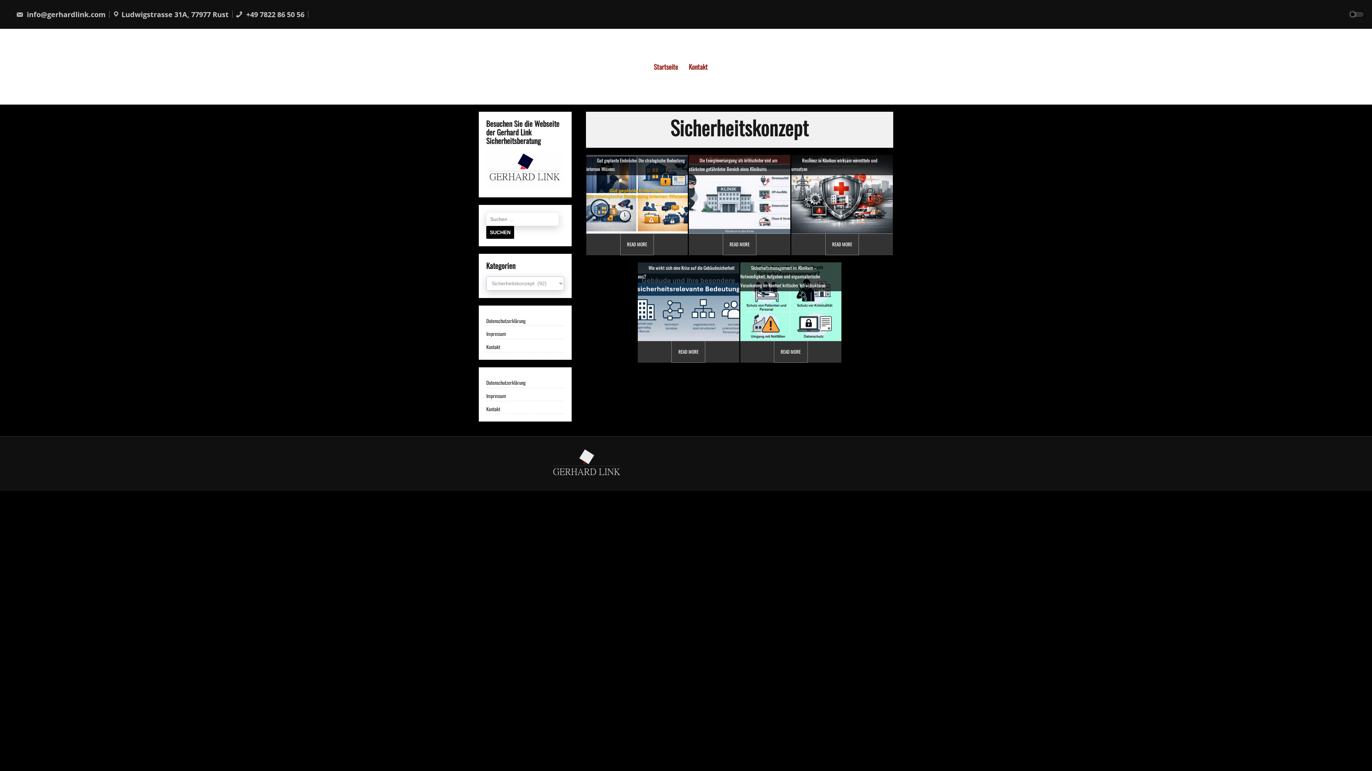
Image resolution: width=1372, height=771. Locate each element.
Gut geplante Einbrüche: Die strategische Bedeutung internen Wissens (635, 164)
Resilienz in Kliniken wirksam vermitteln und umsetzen (834, 164)
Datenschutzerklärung (506, 321)
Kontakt (698, 66)
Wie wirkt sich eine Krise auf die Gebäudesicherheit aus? (686, 272)
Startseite (666, 66)
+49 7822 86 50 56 (274, 14)
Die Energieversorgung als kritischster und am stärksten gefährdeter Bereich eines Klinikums (733, 164)
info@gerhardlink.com (65, 14)
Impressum (496, 334)
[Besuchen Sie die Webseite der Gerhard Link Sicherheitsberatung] (525, 187)
